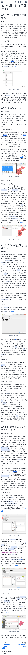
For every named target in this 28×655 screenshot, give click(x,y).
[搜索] (23, 2)
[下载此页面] (15, 2)
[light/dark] (21, 2)
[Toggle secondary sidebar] (26, 2)
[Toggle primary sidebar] (2, 2)
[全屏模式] (18, 2)
